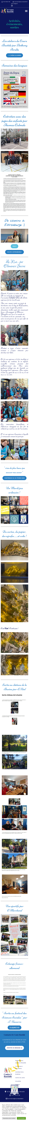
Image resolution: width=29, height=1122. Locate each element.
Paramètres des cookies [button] (9, 1118)
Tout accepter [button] (21, 1118)
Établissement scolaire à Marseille (20, 1061)
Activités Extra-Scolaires (19, 1073)
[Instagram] (12, 5)
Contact (17, 1084)
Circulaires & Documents (18, 1067)
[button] (26, 11)
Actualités (18, 1081)
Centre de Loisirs (20, 1077)
